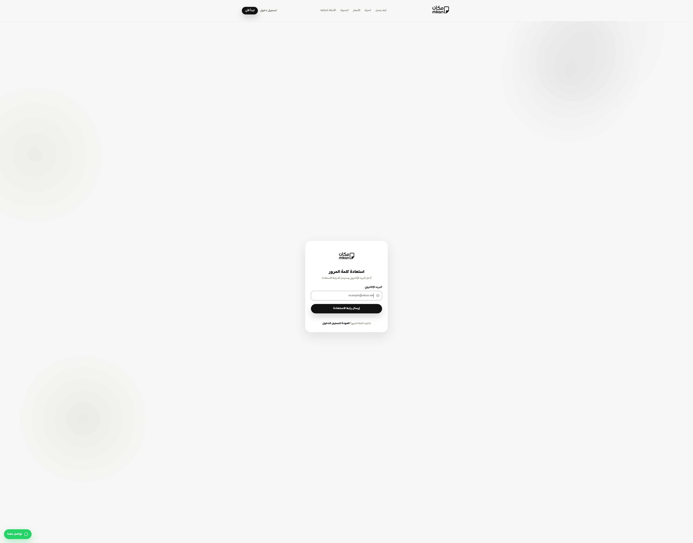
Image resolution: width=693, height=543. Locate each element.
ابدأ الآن (249, 10)
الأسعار (356, 10)
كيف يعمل (381, 10)
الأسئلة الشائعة (328, 10)
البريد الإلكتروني (373, 287)
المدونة (344, 10)
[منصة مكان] (440, 10)
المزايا (368, 10)
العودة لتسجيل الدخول (336, 323)
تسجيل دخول (268, 10)
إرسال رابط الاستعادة (346, 308)
